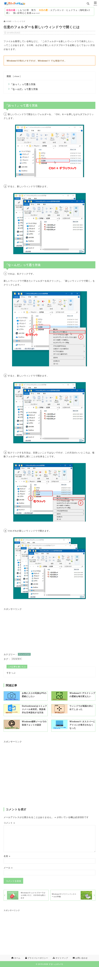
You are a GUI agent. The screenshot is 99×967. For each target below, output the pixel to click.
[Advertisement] (28, 628)
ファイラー (16, 658)
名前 (7, 855)
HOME (9, 21)
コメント (9, 822)
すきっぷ (11, 672)
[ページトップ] (94, 962)
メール (8, 867)
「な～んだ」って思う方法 (24, 89)
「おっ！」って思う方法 (22, 84)
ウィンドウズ (19, 21)
